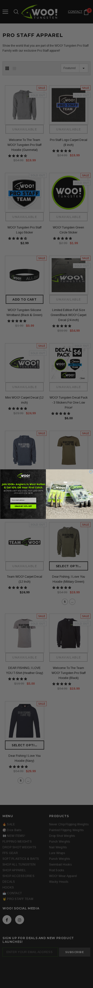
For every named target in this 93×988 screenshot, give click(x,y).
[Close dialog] (90, 471)
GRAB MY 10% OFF (23, 506)
